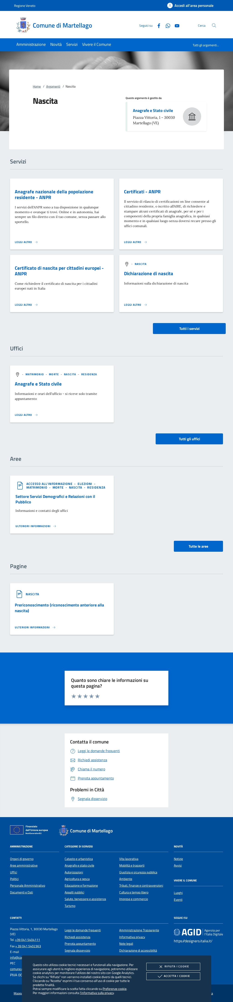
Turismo (70, 905)
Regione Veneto (24, 5)
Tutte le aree (198, 546)
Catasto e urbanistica (79, 858)
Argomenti (53, 86)
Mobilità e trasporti (131, 865)
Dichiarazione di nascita (148, 273)
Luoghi (178, 892)
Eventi (178, 899)
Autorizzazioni (74, 872)
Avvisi (178, 865)
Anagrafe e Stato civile (153, 110)
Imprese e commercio (133, 898)
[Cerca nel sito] (214, 25)
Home (37, 86)
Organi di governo (21, 858)
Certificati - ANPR (142, 191)
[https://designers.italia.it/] (198, 932)
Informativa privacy (132, 937)
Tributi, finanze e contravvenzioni (141, 885)
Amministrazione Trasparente (139, 930)
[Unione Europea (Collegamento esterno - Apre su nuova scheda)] (30, 830)
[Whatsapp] (166, 25)
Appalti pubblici (74, 892)
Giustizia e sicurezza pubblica (138, 872)
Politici (14, 878)
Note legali (126, 943)
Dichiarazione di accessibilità (138, 950)
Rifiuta (177, 966)
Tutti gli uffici (189, 439)
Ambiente (125, 878)
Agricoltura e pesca (77, 878)
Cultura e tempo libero (133, 892)
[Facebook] (157, 25)
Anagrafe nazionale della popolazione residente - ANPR (54, 194)
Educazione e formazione (81, 885)
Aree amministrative (24, 865)
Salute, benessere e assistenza (85, 898)
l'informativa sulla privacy (97, 992)
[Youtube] (175, 25)
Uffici (13, 872)
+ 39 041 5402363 (28, 946)
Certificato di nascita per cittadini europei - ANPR (59, 270)
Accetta (177, 976)
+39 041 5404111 (27, 939)
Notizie (178, 858)
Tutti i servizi (189, 328)
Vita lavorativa (128, 858)
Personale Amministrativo (27, 885)
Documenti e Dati (21, 892)
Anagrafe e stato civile (79, 865)
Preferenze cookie (115, 988)
